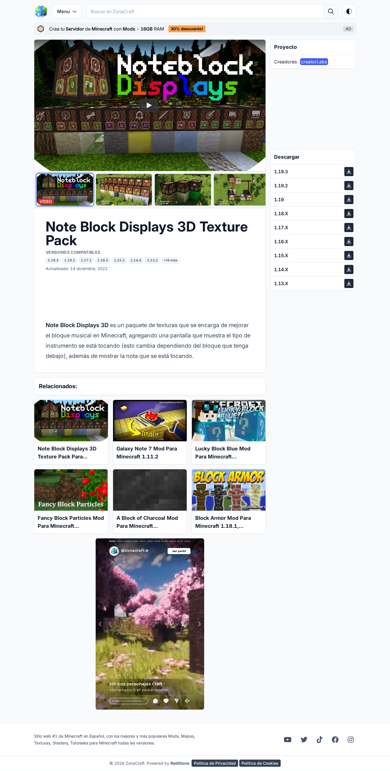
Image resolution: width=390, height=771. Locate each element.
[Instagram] (350, 739)
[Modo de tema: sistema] (349, 11)
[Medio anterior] (44, 105)
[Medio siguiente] (256, 105)
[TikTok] (319, 739)
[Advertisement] (150, 296)
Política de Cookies (260, 763)
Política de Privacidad (215, 763)
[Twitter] (304, 739)
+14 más (171, 260)
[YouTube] (288, 739)
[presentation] (195, 29)
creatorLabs (314, 62)
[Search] (330, 11)
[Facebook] (335, 739)
